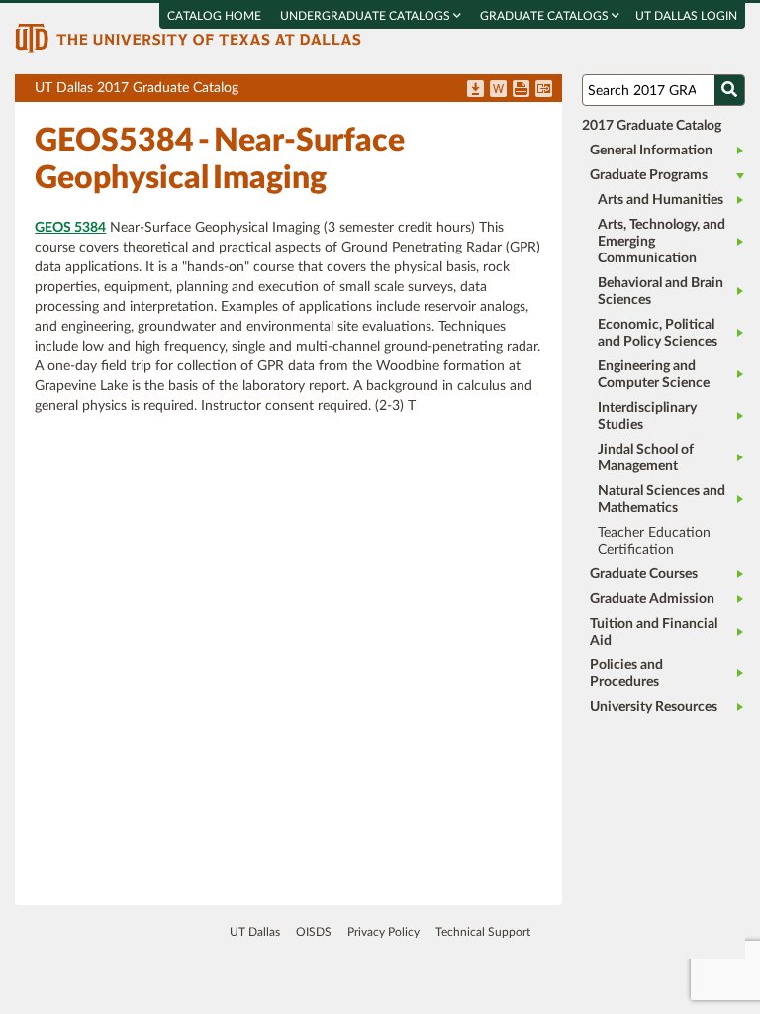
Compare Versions (543, 90)
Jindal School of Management (646, 458)
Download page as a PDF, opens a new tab (475, 90)
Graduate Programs (649, 175)
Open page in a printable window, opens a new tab (521, 90)
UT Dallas (255, 932)
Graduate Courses (644, 574)
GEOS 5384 (70, 228)
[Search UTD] (729, 90)
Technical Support (482, 932)
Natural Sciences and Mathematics (661, 499)
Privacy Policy (383, 932)
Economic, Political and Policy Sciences (657, 333)
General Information (651, 150)
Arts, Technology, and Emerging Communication (661, 241)
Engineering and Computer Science (654, 374)
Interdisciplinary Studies (647, 416)
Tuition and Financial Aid (653, 632)
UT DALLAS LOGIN (686, 16)
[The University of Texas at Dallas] (188, 37)
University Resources (653, 707)
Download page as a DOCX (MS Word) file (498, 90)
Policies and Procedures (626, 674)
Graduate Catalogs (546, 16)
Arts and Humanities (660, 200)
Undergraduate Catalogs (366, 16)
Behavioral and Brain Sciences (660, 291)
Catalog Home (214, 16)
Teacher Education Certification (654, 541)
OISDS (314, 932)
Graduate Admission (652, 599)
